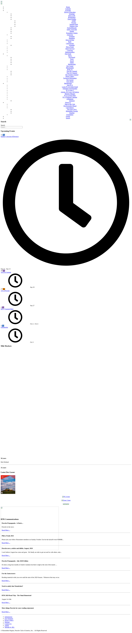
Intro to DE (71, 15)
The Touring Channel (71, 75)
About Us (68, 102)
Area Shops (69, 81)
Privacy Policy (9, 620)
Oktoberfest (4, 327)
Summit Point (74, 24)
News (70, 55)
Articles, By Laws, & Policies (70, 92)
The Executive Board (69, 106)
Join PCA (70, 85)
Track (72, 59)
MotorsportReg (70, 52)
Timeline (72, 113)
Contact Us (8, 624)
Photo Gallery (70, 76)
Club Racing (70, 43)
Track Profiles (72, 19)
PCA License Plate (70, 95)
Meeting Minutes (70, 94)
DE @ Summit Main (7, 309)
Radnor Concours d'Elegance (10, 136)
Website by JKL (9, 627)
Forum (68, 116)
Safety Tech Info (72, 29)
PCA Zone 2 (70, 90)
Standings (72, 38)
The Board (72, 57)
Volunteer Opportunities (70, 88)
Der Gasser (69, 66)
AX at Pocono (5, 291)
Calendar (68, 9)
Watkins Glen (74, 26)
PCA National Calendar (70, 97)
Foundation (69, 114)
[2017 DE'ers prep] (30, 549)
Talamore (72, 101)
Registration (71, 17)
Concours (70, 50)
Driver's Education (70, 12)
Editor (72, 62)
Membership (72, 64)
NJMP (74, 21)
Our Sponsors (9, 618)
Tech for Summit (6, 272)
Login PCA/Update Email (70, 87)
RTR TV (70, 69)
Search (68, 118)
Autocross (70, 35)
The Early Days (72, 109)
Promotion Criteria (71, 33)
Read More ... (6, 530)
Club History (70, 108)
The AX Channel (72, 73)
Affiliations (69, 99)
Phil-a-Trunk (70, 47)
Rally (70, 42)
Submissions (8, 617)
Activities (68, 10)
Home (68, 7)
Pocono (73, 22)
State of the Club (70, 104)
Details (72, 31)
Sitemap (7, 622)
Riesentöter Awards (72, 111)
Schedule (72, 14)
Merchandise (70, 68)
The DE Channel (72, 71)
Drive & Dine (70, 40)
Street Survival (69, 48)
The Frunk (68, 54)
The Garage (70, 80)
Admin (7, 625)
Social (72, 61)
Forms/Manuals (72, 28)
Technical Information (70, 78)
